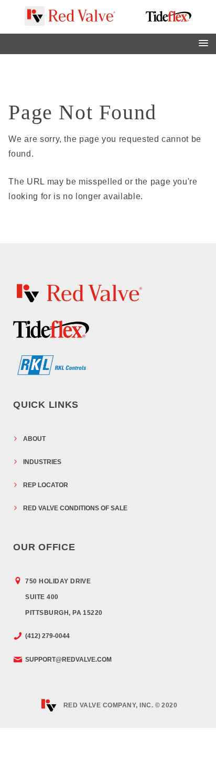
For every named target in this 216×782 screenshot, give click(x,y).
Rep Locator (45, 485)
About (34, 439)
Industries (42, 462)
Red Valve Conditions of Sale (75, 508)
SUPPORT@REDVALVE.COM (68, 659)
